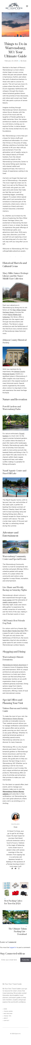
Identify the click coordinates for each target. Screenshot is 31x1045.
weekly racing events (10, 602)
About (6, 1018)
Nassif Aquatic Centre (13, 500)
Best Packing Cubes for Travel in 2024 (13, 902)
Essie (24, 61)
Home (5, 1009)
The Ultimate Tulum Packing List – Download (18, 932)
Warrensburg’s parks (16, 445)
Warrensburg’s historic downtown (15, 665)
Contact (6, 1020)
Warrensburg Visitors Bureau (13, 719)
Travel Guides (8, 1011)
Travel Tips (7, 1016)
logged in (12, 947)
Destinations (8, 1013)
